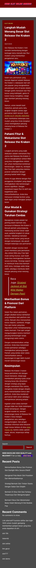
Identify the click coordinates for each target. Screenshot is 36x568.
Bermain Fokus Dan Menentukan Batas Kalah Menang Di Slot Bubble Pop (18, 503)
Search (5, 444)
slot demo (6, 559)
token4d (5, 538)
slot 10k (5, 533)
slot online (6, 544)
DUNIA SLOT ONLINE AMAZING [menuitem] (17, 116)
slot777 (5, 554)
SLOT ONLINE (9, 23)
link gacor (6, 549)
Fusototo (16, 520)
